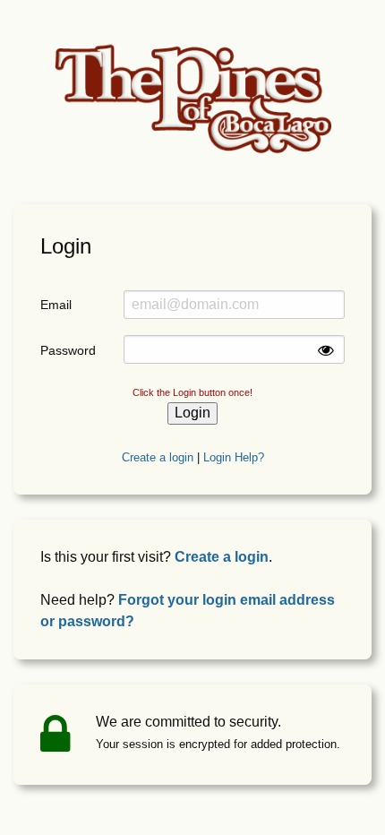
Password (68, 350)
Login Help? (233, 457)
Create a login (157, 457)
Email (56, 304)
